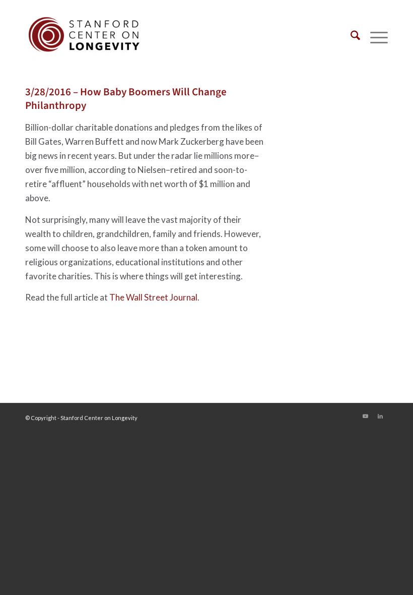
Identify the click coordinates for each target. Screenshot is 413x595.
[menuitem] (350, 37)
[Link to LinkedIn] (380, 416)
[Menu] (374, 37)
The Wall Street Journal (153, 297)
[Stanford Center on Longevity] (83, 37)
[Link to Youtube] (365, 416)
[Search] (350, 37)
